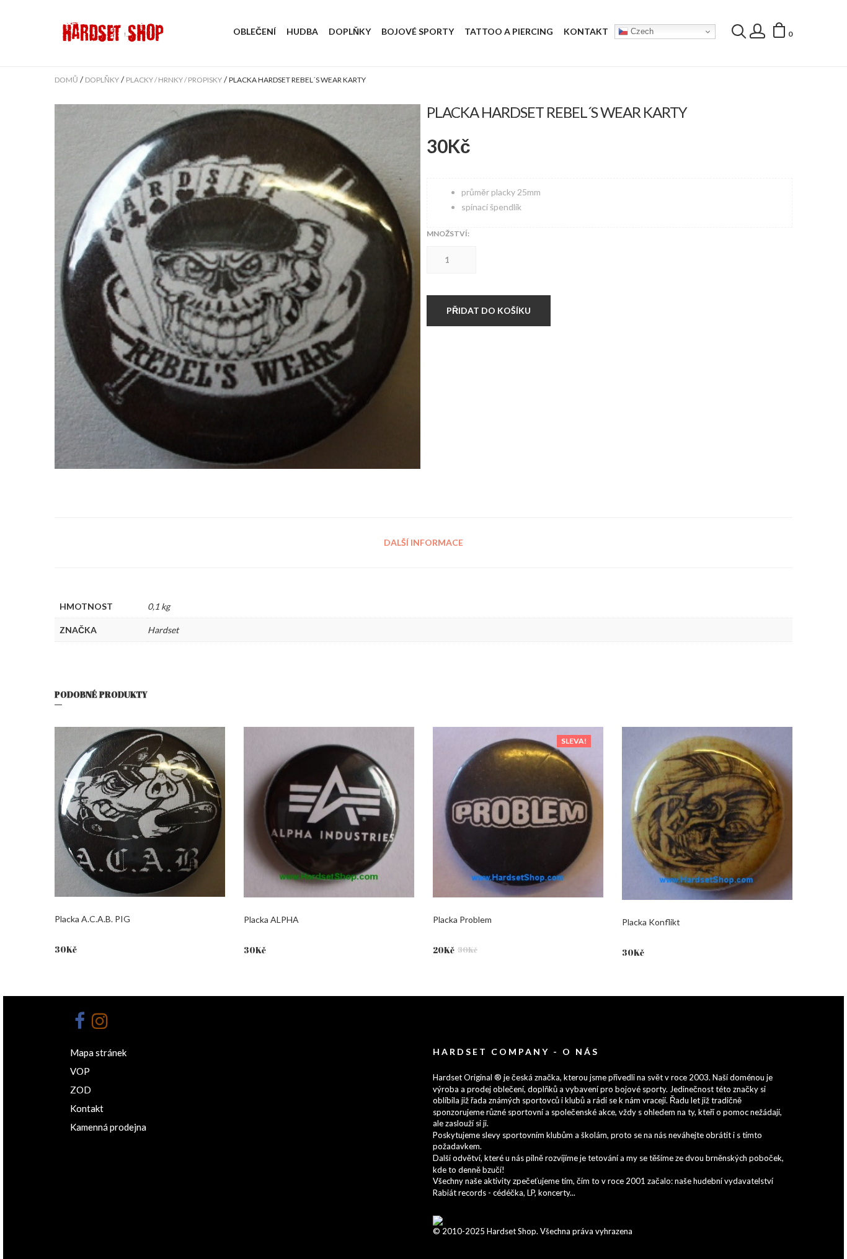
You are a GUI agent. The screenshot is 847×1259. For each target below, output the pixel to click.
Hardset (163, 630)
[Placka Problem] (518, 812)
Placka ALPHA (271, 919)
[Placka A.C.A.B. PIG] (140, 812)
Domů (66, 79)
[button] (781, 32)
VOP (80, 1071)
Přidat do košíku (488, 310)
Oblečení (254, 31)
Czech (641, 31)
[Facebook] (79, 1021)
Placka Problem (462, 919)
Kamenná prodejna (108, 1126)
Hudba (302, 31)
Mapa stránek (98, 1052)
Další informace (423, 542)
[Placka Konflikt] (707, 814)
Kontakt (586, 31)
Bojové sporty (417, 31)
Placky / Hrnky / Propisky (174, 79)
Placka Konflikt (651, 922)
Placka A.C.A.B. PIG (92, 919)
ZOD (80, 1089)
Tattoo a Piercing (508, 31)
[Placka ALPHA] (329, 812)
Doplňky (350, 31)
